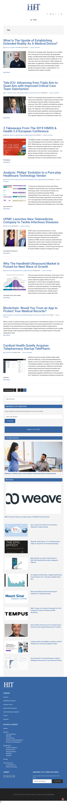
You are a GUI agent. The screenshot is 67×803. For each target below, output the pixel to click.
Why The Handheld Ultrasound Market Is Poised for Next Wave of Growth (31, 265)
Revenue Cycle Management (13, 742)
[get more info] (62, 14)
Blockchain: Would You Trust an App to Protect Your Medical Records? (30, 309)
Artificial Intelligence (11, 747)
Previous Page (8, 390)
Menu (35, 20)
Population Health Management (14, 740)
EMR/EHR (8, 736)
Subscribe (6, 719)
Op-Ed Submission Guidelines (11, 712)
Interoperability (10, 738)
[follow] (51, 14)
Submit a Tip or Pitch (33, 429)
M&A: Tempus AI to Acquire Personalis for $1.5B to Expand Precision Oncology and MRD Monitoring (46, 610)
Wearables (8, 755)
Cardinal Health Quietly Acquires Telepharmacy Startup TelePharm (26, 347)
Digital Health (7, 745)
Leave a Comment (35, 47)
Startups (5, 759)
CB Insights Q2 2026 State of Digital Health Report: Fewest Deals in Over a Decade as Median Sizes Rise (46, 577)
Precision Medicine (11, 751)
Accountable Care (10, 765)
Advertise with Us (8, 704)
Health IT (5, 732)
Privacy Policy (50, 794)
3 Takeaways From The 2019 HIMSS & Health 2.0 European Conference (30, 129)
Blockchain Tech (10, 749)
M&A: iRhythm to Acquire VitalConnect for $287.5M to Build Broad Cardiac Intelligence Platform (44, 560)
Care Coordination (11, 734)
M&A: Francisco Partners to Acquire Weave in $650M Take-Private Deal (27, 517)
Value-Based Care (8, 763)
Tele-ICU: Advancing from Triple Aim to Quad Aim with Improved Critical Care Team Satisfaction (30, 86)
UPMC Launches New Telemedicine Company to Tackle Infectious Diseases (30, 220)
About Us (5, 697)
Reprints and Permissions (10, 708)
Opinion (5, 728)
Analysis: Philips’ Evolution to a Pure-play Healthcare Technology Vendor (32, 174)
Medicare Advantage (11, 767)
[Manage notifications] (63, 799)
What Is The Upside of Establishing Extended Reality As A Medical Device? (30, 42)
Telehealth (9, 753)
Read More (6, 72)
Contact (5, 715)
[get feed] (48, 14)
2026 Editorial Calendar (9, 701)
